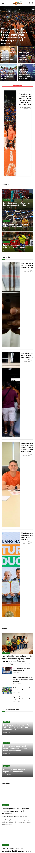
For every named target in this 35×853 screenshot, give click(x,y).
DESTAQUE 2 (6, 652)
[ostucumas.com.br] (17, 3)
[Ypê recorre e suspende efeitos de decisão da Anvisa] (7, 690)
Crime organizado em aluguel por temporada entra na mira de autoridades (15, 811)
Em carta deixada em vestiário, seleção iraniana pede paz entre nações (17, 204)
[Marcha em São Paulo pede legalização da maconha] (17, 766)
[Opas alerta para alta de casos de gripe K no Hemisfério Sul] (7, 699)
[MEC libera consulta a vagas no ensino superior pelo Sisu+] (11, 394)
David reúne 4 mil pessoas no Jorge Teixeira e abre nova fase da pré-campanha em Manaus (25, 56)
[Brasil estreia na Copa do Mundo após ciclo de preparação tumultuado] (17, 242)
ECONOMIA (6, 805)
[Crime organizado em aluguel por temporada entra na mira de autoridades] (17, 797)
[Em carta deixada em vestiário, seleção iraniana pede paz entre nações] (17, 199)
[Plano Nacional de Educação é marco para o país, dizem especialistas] (11, 574)
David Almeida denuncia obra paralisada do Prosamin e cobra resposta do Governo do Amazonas (25, 74)
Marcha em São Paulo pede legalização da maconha (14, 770)
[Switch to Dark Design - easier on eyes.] (29, 3)
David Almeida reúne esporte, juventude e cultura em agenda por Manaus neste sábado (8, 74)
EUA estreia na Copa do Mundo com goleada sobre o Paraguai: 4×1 (16, 225)
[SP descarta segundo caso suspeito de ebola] (7, 670)
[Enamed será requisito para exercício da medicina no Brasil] (11, 304)
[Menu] (3, 3)
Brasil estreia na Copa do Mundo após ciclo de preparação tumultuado (17, 246)
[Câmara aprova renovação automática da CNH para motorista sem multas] (17, 837)
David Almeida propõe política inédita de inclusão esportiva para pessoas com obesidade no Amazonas (17, 658)
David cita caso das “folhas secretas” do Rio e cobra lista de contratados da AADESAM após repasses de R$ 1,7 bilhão (7, 55)
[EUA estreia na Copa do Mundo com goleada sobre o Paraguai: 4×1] (17, 220)
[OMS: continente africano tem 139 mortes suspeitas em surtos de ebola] (7, 679)
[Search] (32, 3)
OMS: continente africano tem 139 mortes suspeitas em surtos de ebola (23, 679)
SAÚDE (4, 628)
